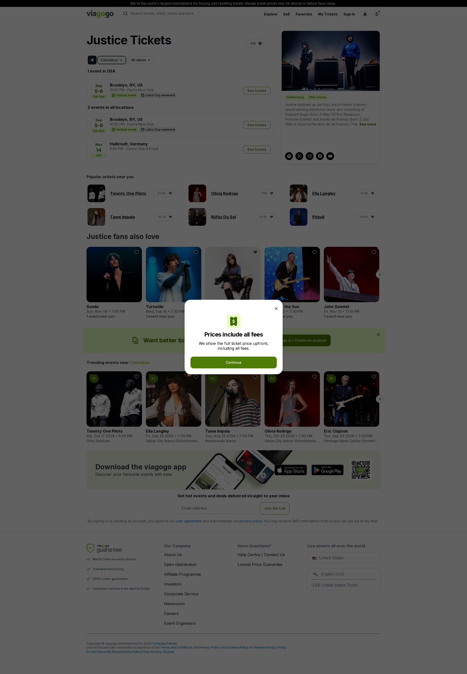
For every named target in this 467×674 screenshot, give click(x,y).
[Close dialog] (276, 308)
